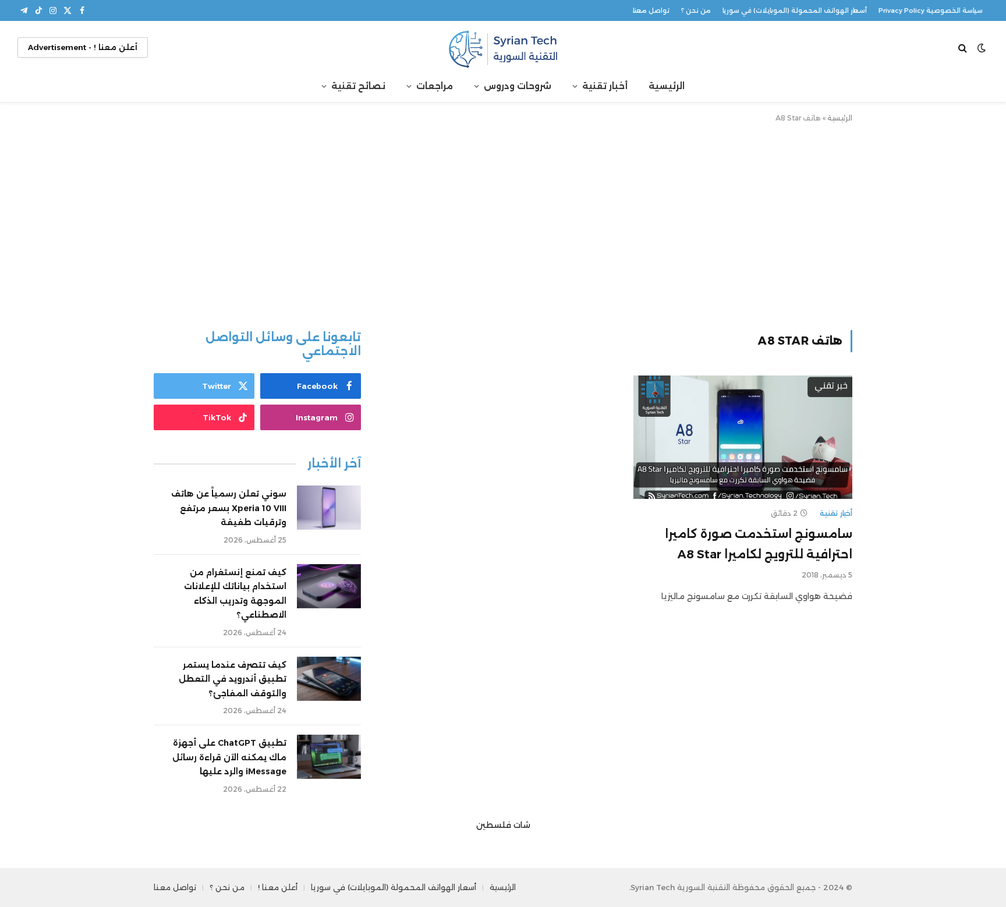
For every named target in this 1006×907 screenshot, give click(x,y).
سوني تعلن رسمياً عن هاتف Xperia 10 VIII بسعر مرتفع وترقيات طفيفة (228, 507)
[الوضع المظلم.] (982, 47)
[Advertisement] (503, 224)
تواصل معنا (651, 10)
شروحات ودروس (517, 85)
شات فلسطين (503, 825)
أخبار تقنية (605, 85)
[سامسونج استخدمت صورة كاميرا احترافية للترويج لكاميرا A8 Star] (742, 437)
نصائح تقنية (358, 85)
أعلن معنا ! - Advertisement (82, 47)
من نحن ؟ (696, 10)
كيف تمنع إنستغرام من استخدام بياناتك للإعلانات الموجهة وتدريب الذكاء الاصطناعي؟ (235, 594)
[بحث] (963, 47)
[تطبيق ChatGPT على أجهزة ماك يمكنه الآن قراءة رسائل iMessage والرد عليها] (329, 757)
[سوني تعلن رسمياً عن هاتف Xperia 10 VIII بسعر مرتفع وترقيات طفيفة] (329, 508)
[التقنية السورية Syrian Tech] (503, 47)
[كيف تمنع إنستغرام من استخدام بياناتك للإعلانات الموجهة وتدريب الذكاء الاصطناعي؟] (329, 586)
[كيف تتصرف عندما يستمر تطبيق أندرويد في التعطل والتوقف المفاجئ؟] (329, 679)
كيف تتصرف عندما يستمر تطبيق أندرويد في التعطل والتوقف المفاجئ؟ (232, 679)
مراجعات (434, 85)
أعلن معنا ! (277, 887)
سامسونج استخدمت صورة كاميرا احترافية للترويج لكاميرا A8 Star (758, 544)
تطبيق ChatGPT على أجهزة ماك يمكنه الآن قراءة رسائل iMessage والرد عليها (229, 757)
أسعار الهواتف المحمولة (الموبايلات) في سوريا (794, 10)
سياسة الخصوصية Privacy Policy (931, 10)
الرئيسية (667, 85)
